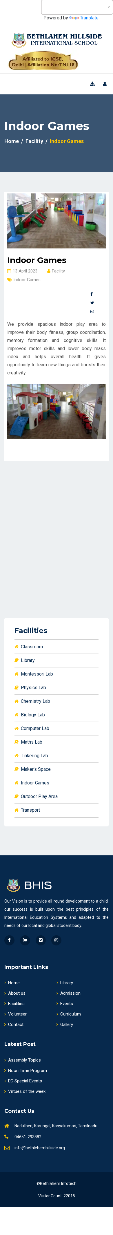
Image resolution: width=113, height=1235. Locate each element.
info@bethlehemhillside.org (39, 1148)
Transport (30, 810)
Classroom (32, 646)
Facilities (16, 1003)
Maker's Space (36, 769)
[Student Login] (106, 84)
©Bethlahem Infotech (56, 1183)
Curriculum (70, 1014)
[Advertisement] (56, 532)
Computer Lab (35, 728)
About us (16, 993)
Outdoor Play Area (39, 796)
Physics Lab (33, 687)
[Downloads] (93, 84)
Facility (34, 141)
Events (66, 1003)
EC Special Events (25, 1081)
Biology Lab (33, 715)
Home (11, 141)
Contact (15, 1024)
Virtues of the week (26, 1091)
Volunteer (17, 1014)
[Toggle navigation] (11, 84)
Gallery (66, 1024)
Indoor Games (35, 783)
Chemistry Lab (35, 701)
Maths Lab (31, 742)
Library (28, 660)
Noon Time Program (27, 1070)
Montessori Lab (37, 674)
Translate (89, 18)
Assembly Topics (24, 1060)
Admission (70, 993)
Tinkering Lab (34, 755)
